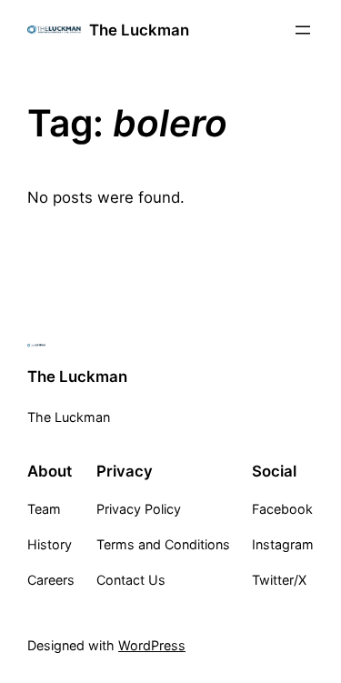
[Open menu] (303, 30)
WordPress (152, 645)
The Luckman (139, 30)
